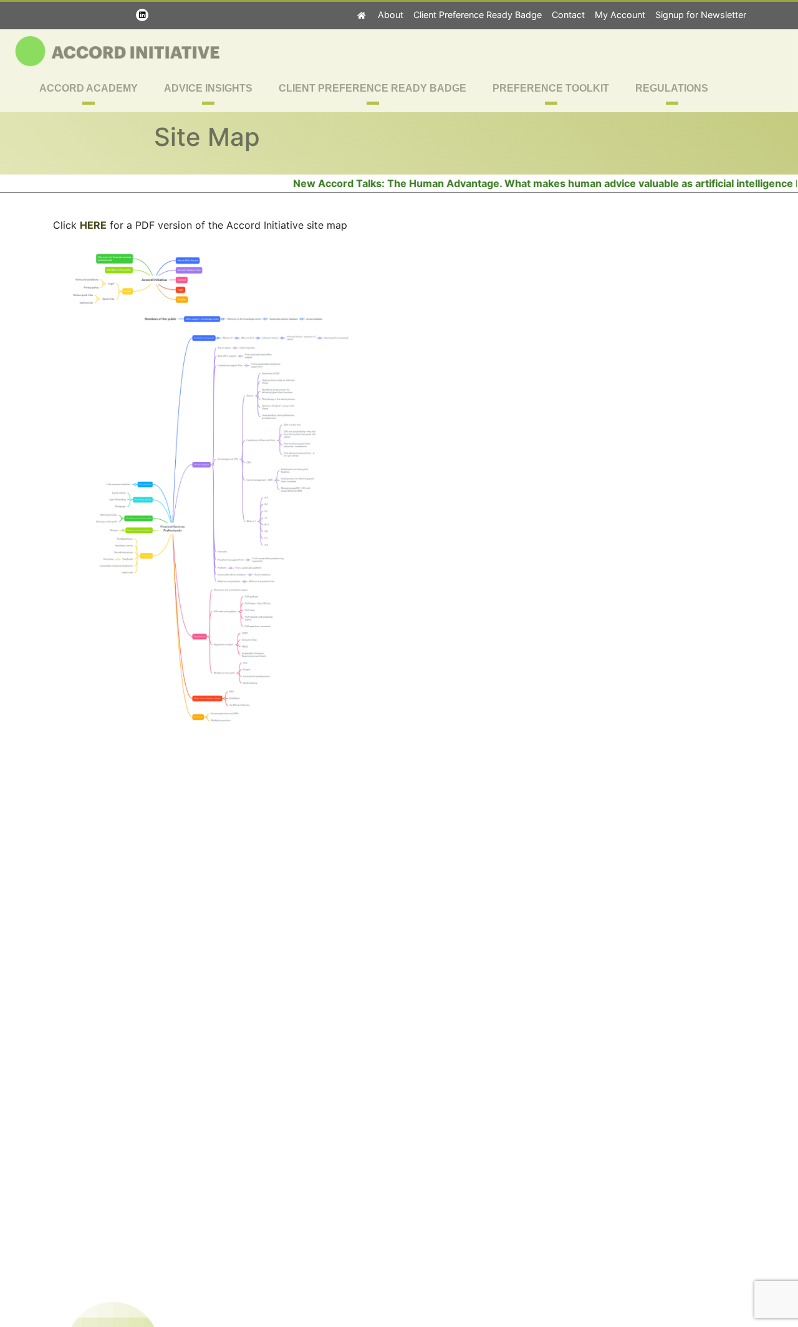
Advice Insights (208, 88)
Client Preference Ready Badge (477, 14)
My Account (620, 14)
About (390, 14)
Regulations (671, 88)
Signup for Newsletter (700, 14)
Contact (568, 14)
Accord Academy (88, 88)
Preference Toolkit (551, 88)
